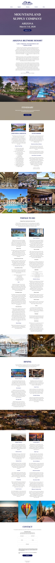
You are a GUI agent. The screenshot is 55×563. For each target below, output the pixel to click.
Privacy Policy (27, 561)
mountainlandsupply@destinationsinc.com (27, 532)
